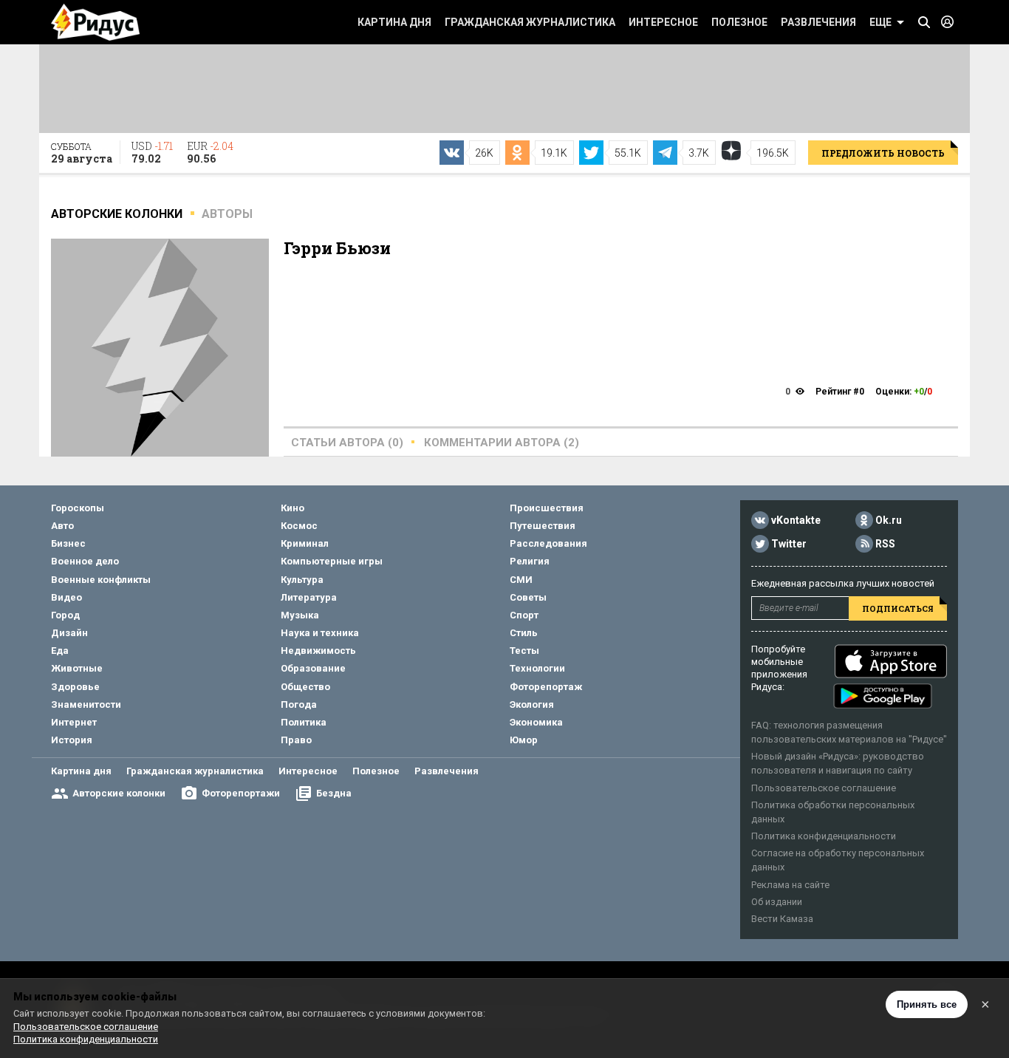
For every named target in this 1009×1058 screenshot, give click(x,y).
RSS (885, 544)
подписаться (898, 608)
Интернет (74, 722)
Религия (530, 561)
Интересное (663, 22)
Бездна (334, 793)
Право (296, 739)
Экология (532, 704)
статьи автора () (347, 442)
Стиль (524, 632)
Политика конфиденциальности (823, 836)
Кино (292, 507)
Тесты (524, 650)
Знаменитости (86, 704)
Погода (299, 704)
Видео (66, 597)
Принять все (927, 1004)
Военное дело (85, 561)
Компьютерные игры (332, 561)
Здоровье (75, 686)
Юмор (524, 739)
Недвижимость (318, 650)
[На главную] (95, 22)
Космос (299, 525)
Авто (62, 525)
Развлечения (818, 22)
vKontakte (796, 520)
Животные (77, 668)
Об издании (776, 901)
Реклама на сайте (790, 884)
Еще (880, 22)
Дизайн (69, 632)
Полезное (739, 22)
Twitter (789, 544)
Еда (60, 650)
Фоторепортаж (546, 686)
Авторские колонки (118, 793)
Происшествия (547, 507)
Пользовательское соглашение (823, 788)
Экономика (536, 722)
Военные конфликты (101, 579)
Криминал (305, 543)
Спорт (524, 615)
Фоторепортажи (241, 793)
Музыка (300, 615)
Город (65, 615)
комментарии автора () (501, 442)
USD (152, 152)
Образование (313, 668)
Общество (305, 686)
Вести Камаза (782, 918)
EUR (210, 152)
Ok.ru (888, 520)
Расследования (548, 543)
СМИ (521, 579)
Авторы (227, 214)
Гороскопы (77, 507)
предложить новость (883, 153)
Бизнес (68, 543)
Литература (309, 597)
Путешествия (542, 525)
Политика (303, 722)
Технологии (537, 668)
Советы (528, 597)
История (71, 739)
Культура (302, 579)
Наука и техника (320, 632)
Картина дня (394, 22)
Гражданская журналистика (530, 22)
